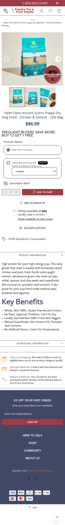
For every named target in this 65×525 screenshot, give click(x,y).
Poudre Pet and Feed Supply (23, 11)
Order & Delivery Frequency (27, 166)
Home (32, 19)
